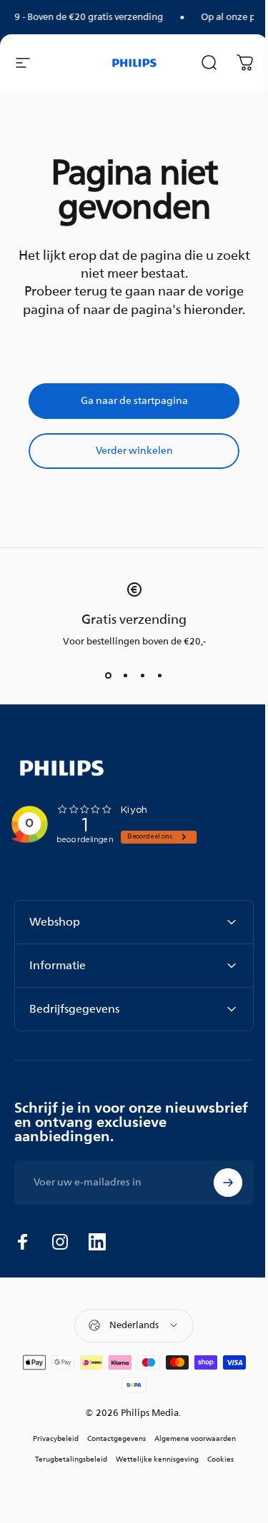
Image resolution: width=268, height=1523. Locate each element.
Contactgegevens (110, 1438)
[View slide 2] (125, 675)
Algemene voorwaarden (189, 1438)
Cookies (215, 1459)
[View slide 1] (108, 675)
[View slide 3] (143, 675)
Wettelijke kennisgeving (151, 1459)
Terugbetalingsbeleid (65, 1459)
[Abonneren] (217, 1182)
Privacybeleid (50, 1438)
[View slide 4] (160, 675)
